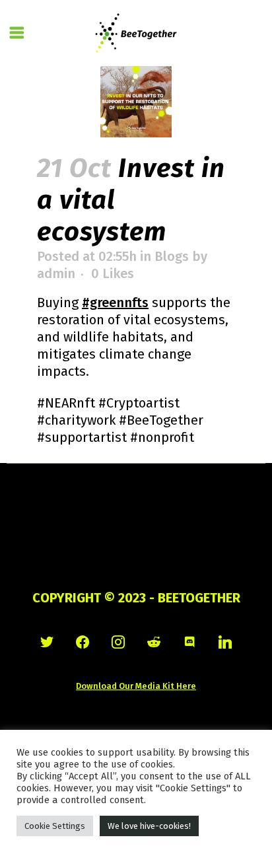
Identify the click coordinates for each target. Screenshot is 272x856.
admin (56, 273)
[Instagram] (118, 642)
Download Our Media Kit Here (136, 686)
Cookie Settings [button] (54, 826)
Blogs (171, 256)
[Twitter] (47, 642)
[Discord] (189, 642)
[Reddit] (154, 642)
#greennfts (115, 302)
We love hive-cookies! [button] (149, 826)
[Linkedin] (225, 642)
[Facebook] (82, 642)
